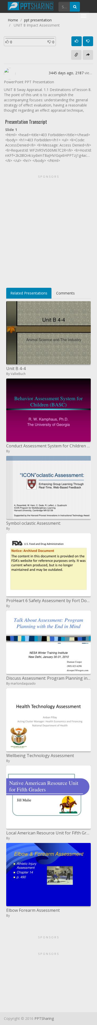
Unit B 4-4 (16, 368)
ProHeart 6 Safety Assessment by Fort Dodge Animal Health (48, 600)
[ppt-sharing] (30, 5)
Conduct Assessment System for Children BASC (48, 446)
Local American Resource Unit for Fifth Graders (48, 833)
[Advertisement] (48, 229)
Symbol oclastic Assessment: (33, 523)
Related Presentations (28, 293)
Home (13, 20)
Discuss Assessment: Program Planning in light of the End (48, 678)
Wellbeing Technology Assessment (40, 755)
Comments (65, 293)
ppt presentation (38, 20)
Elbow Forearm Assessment (33, 910)
